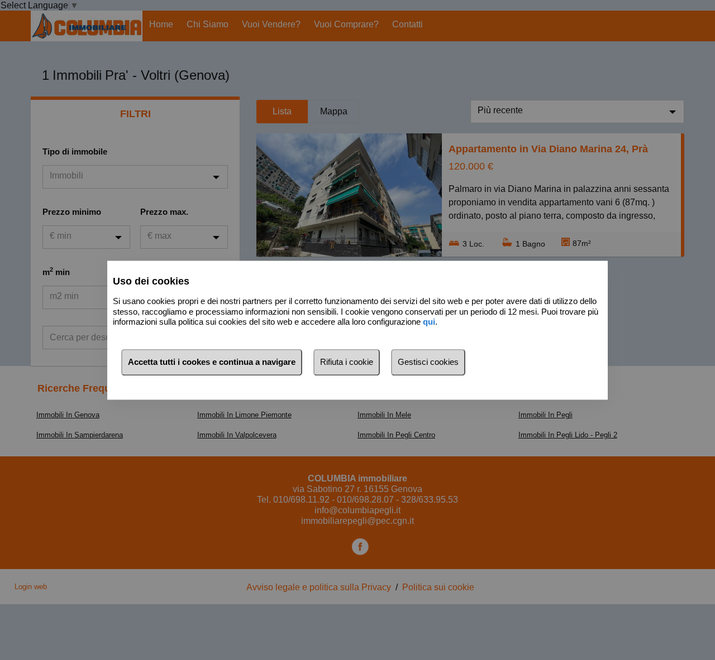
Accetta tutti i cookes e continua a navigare (211, 362)
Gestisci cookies (428, 362)
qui (429, 322)
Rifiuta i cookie (346, 362)
